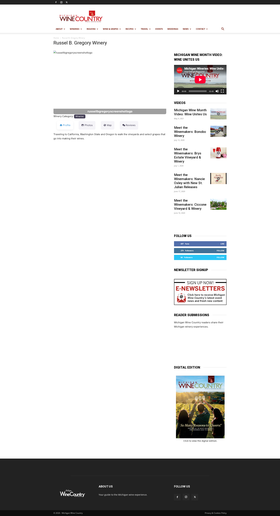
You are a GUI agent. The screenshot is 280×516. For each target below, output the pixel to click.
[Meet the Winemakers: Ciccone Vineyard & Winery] (218, 204)
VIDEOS (180, 103)
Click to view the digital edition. (200, 440)
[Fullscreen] (222, 91)
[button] (223, 29)
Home (56, 37)
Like (222, 244)
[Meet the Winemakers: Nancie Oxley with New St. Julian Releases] (218, 178)
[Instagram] (61, 2)
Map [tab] (109, 125)
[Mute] (217, 91)
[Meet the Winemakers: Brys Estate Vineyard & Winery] (218, 152)
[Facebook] (55, 2)
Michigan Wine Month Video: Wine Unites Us (190, 112)
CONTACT (200, 29)
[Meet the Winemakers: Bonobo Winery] (218, 131)
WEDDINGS (172, 29)
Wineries (80, 116)
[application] (200, 79)
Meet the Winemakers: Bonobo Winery (190, 132)
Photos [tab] (89, 125)
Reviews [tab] (130, 125)
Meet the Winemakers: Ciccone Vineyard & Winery (190, 205)
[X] (66, 2)
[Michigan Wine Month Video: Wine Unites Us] (218, 113)
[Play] (178, 91)
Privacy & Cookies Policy (216, 513)
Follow (220, 250)
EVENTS (159, 29)
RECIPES (130, 29)
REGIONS (91, 29)
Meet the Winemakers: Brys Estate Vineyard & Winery (187, 155)
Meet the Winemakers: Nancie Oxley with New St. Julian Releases (189, 181)
